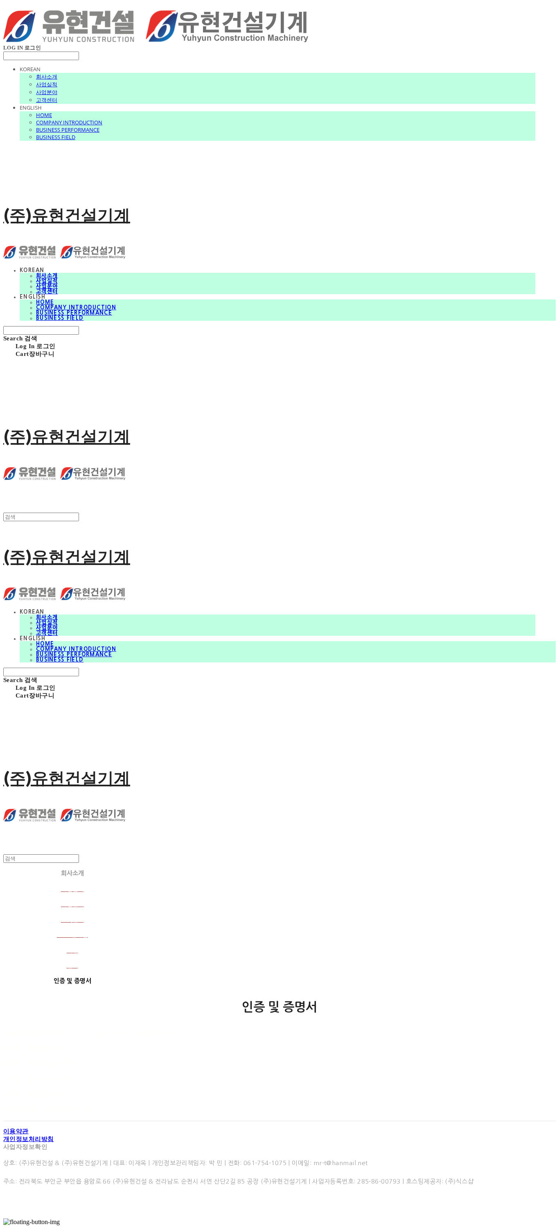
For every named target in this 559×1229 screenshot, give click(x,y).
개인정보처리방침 (28, 1139)
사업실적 (46, 84)
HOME (44, 115)
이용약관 (16, 1131)
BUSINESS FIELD (55, 137)
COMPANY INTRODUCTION (69, 122)
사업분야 (46, 92)
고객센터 (46, 100)
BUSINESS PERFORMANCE (67, 129)
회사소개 (46, 76)
